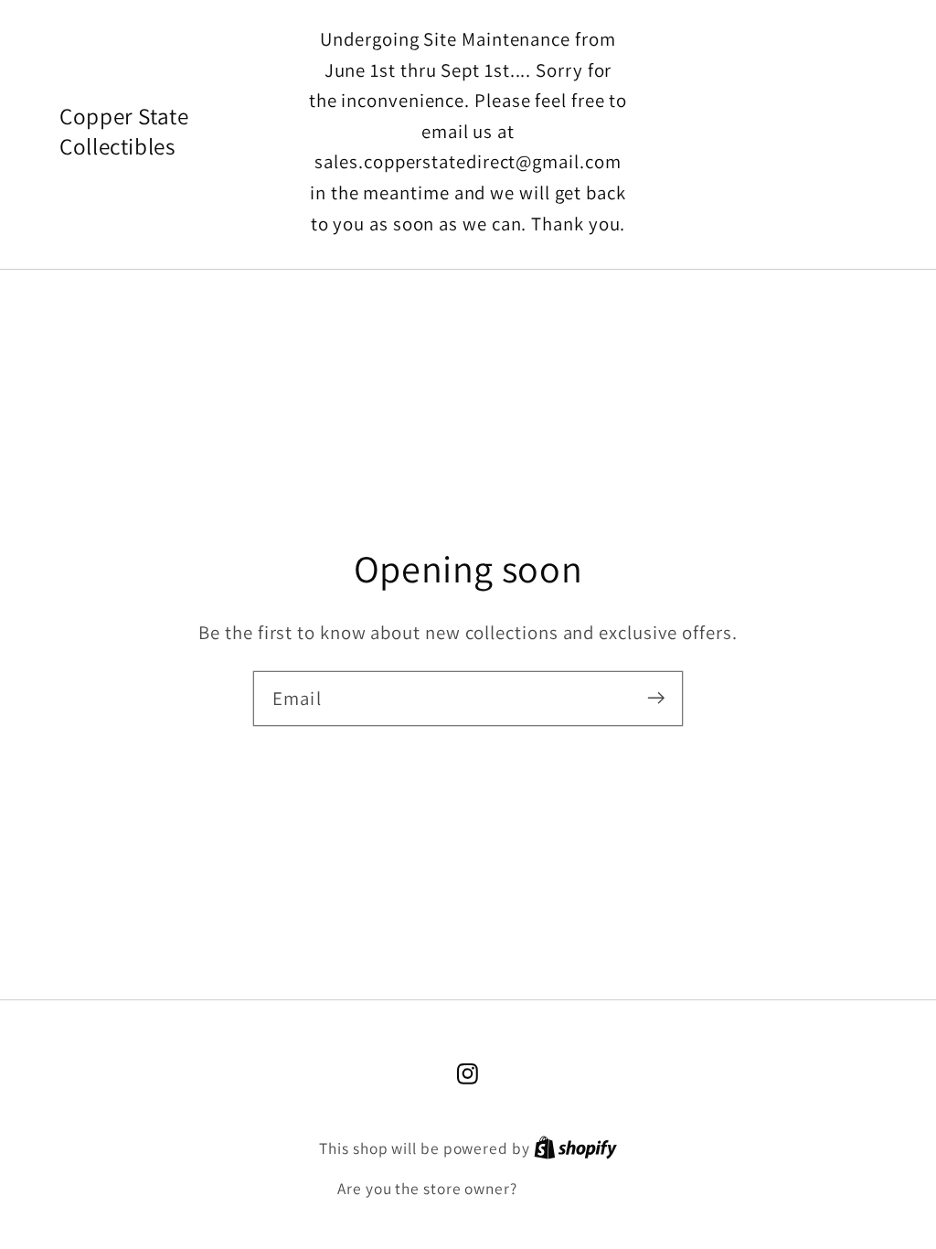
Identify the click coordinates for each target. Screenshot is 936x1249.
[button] (776, 131)
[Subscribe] (656, 698)
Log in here (560, 1189)
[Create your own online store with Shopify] (575, 1148)
